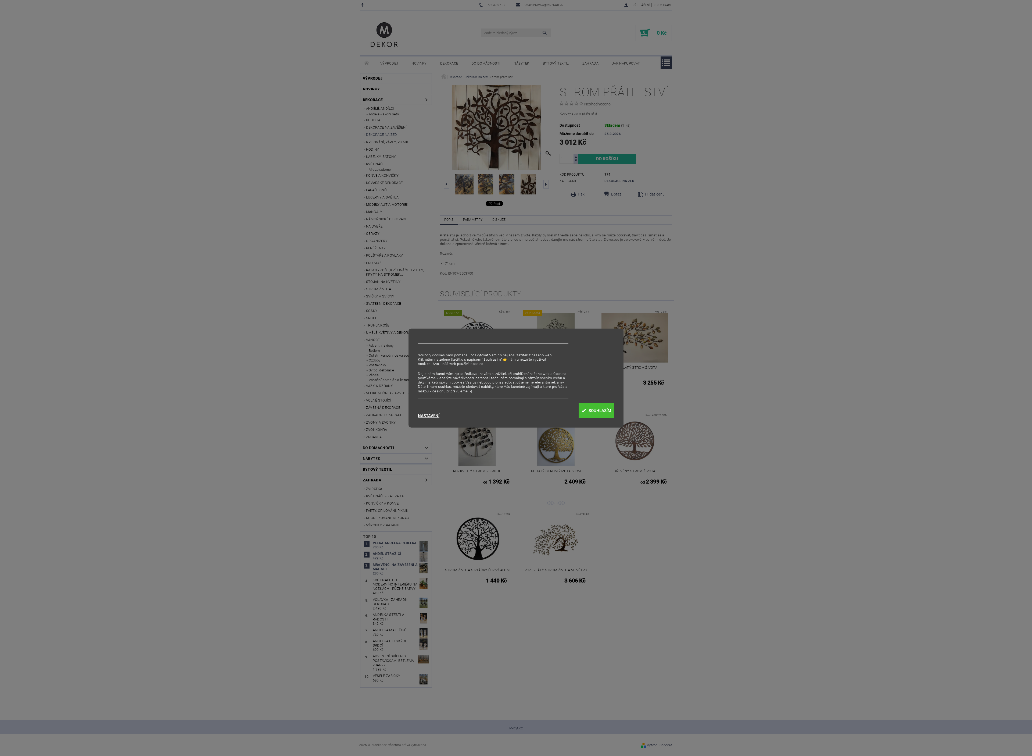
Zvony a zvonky (381, 422)
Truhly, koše (377, 325)
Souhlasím (600, 410)
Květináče (375, 164)
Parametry (472, 220)
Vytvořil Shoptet (659, 745)
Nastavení (428, 416)
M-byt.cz (516, 728)
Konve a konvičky (382, 175)
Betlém (374, 351)
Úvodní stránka (367, 63)
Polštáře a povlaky (384, 255)
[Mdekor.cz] (384, 35)
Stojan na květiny (383, 282)
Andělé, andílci (380, 109)
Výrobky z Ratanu (382, 525)
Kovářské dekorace (384, 183)
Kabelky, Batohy (381, 157)
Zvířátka (374, 489)
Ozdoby (375, 360)
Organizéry (377, 241)
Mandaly (374, 212)
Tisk (581, 194)
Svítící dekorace (381, 370)
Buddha (373, 120)
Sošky (372, 311)
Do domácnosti (485, 63)
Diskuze (499, 220)
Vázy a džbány (379, 386)
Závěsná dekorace (383, 408)
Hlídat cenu (655, 194)
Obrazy (373, 234)
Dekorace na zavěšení (386, 127)
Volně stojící (378, 400)
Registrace (663, 5)
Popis (448, 220)
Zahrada (590, 63)
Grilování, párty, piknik (387, 142)
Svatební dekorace (383, 303)
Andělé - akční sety (384, 114)
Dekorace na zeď (381, 135)
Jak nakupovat (626, 63)
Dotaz (616, 194)
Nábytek (521, 63)
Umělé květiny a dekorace (390, 333)
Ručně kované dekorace (388, 518)
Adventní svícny (381, 345)
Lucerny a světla (382, 197)
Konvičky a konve (382, 503)
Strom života (378, 289)
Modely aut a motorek (387, 205)
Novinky (419, 63)
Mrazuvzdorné (380, 170)
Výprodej (389, 63)
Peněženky (376, 248)
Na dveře (374, 226)
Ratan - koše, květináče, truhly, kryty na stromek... (395, 272)
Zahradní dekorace (384, 415)
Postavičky (377, 365)
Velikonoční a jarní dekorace (393, 393)
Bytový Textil (556, 63)
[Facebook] (363, 5)
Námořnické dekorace (386, 219)
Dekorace (449, 63)
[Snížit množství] (576, 161)
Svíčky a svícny (380, 296)
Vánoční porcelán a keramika (392, 380)
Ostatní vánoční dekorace (389, 355)
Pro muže (375, 263)
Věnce (374, 375)
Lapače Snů (376, 190)
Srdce (371, 318)
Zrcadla (374, 437)
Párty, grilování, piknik (387, 511)
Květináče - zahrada (385, 496)
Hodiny (372, 149)
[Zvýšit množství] (576, 156)
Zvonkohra (376, 430)
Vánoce (373, 340)
